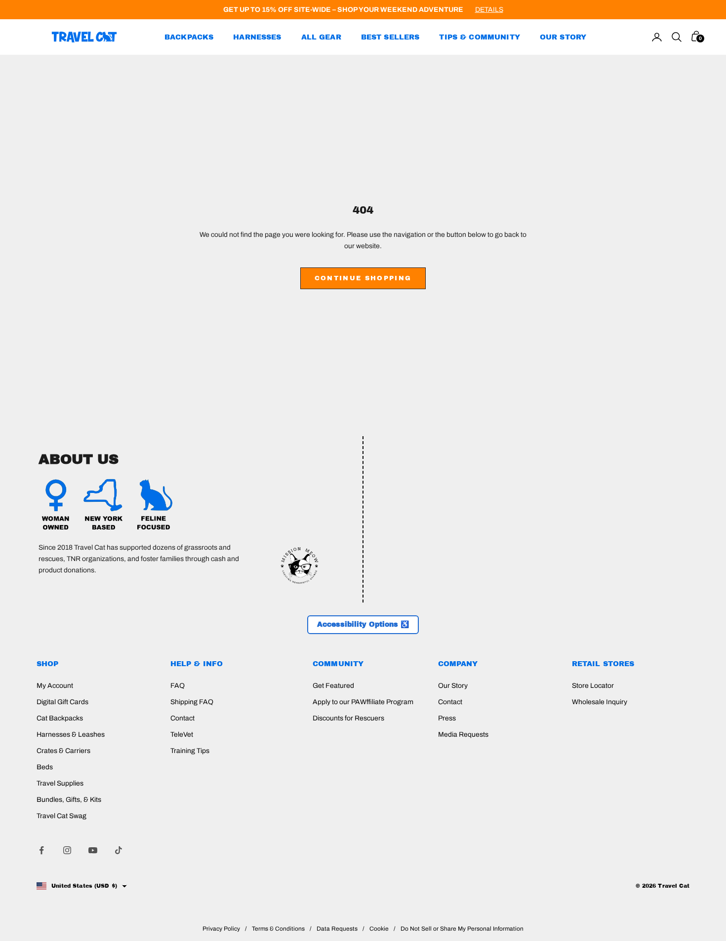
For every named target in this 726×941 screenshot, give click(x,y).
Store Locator (593, 685)
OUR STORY (563, 37)
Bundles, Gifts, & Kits (69, 799)
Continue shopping (363, 278)
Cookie (379, 928)
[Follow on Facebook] (41, 850)
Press (447, 718)
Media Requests (463, 734)
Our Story (453, 685)
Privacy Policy (221, 928)
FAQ (177, 685)
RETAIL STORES (603, 664)
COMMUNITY (338, 664)
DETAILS (489, 9)
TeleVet (181, 734)
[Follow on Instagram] (67, 850)
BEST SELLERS (390, 37)
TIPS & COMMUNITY (479, 37)
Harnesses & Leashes (71, 734)
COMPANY (458, 664)
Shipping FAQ (191, 702)
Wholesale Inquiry (599, 702)
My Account (55, 685)
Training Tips (189, 750)
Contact (182, 718)
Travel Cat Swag (61, 816)
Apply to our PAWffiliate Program (363, 702)
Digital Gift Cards (62, 702)
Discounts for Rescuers (348, 718)
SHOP (48, 664)
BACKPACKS (188, 37)
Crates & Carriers (63, 750)
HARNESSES (257, 37)
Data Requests (337, 928)
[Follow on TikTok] (118, 850)
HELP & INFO (196, 664)
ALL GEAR (321, 37)
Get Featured (333, 685)
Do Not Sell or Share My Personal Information (462, 928)
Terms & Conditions (278, 928)
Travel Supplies (60, 783)
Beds (45, 767)
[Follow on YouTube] (93, 850)
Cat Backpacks (60, 718)
